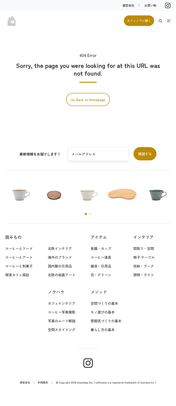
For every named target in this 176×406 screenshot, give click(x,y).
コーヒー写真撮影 (61, 312)
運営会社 (128, 5)
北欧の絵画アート (61, 274)
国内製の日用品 (60, 266)
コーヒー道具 (101, 257)
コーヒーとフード (19, 248)
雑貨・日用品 (101, 266)
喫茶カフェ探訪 (17, 274)
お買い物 (150, 5)
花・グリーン (101, 274)
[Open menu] (169, 21)
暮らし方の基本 (103, 329)
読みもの (13, 237)
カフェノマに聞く (139, 20)
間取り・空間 (143, 248)
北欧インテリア (60, 248)
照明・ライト (143, 274)
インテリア (143, 237)
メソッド (99, 292)
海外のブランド (60, 257)
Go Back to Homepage (88, 99)
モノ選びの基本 (103, 312)
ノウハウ (56, 292)
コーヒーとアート (19, 257)
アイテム (99, 237)
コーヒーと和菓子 (19, 266)
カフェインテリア (61, 303)
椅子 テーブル (144, 257)
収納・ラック (143, 266)
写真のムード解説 (61, 320)
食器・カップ (101, 248)
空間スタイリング (61, 329)
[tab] (86, 214)
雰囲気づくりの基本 (106, 320)
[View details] (168, 5)
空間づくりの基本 (104, 303)
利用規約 (43, 382)
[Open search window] (160, 21)
